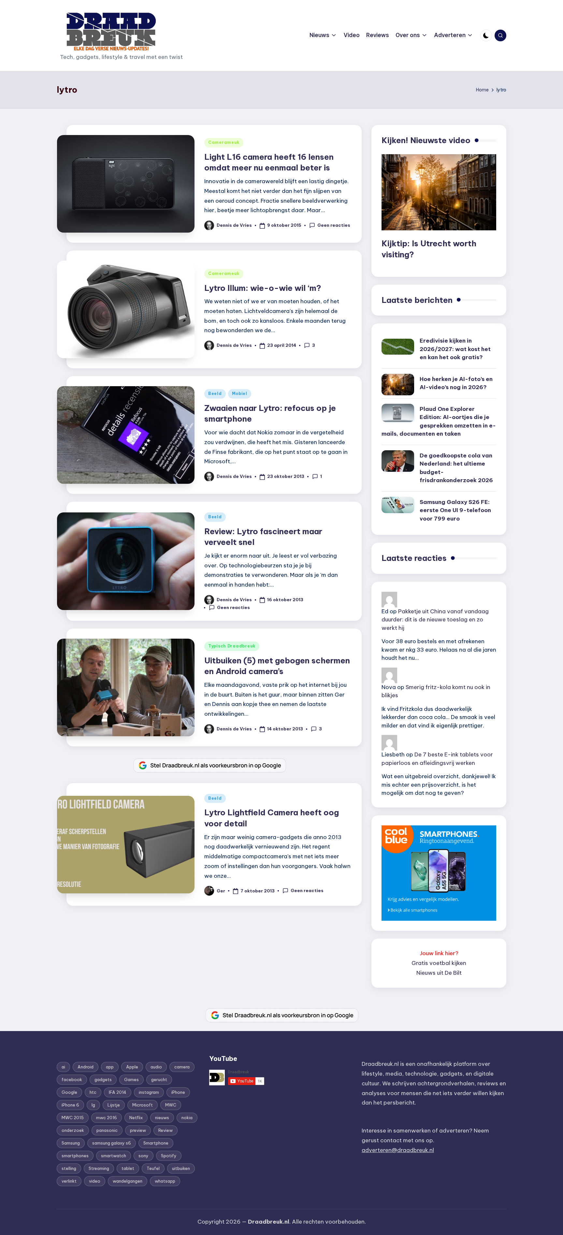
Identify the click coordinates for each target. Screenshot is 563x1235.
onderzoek (73, 1130)
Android (86, 1066)
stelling (69, 1168)
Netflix (136, 1117)
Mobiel (239, 393)
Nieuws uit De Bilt (439, 972)
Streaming (99, 1168)
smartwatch (113, 1155)
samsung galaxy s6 (111, 1143)
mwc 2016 (106, 1117)
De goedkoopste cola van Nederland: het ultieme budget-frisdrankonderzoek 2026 (456, 468)
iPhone (178, 1092)
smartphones (75, 1155)
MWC (170, 1104)
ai (63, 1066)
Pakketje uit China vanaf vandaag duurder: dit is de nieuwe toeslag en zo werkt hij (435, 619)
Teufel (153, 1168)
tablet (128, 1168)
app (110, 1066)
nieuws (162, 1117)
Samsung (71, 1143)
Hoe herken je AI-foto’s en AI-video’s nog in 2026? (456, 383)
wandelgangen (127, 1181)
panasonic (107, 1130)
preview (138, 1130)
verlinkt (69, 1181)
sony (143, 1155)
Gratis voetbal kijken (438, 963)
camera (182, 1066)
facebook (72, 1079)
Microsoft (142, 1104)
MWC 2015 (73, 1117)
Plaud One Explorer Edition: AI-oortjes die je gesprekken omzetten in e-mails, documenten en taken (439, 421)
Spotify (169, 1155)
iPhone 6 (70, 1104)
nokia (187, 1117)
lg (93, 1104)
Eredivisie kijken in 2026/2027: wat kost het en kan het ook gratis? (455, 349)
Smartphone (155, 1143)
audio (156, 1066)
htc (93, 1092)
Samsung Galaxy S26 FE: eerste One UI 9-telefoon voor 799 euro (455, 510)
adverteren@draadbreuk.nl (398, 1150)
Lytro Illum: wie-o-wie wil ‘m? (262, 288)
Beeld (215, 393)
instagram (149, 1092)
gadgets (103, 1079)
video (94, 1181)
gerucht (159, 1079)
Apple (132, 1066)
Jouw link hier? (439, 953)
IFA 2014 (117, 1092)
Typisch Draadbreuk (231, 646)
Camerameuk (223, 142)
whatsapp (165, 1181)
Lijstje (114, 1104)
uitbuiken (181, 1168)
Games (131, 1079)
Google (69, 1092)
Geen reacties (333, 225)
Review (165, 1130)
